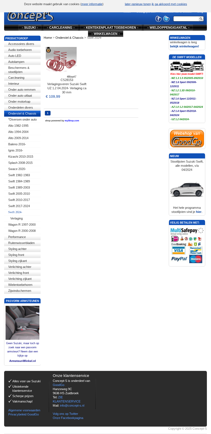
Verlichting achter (19, 267)
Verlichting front (18, 272)
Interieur (13, 83)
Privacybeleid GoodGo (23, 414)
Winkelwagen (105, 33)
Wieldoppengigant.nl (168, 27)
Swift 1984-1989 (19, 181)
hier (199, 211)
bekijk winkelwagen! (184, 46)
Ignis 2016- (15, 150)
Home (48, 37)
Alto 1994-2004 (18, 132)
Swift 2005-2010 (19, 193)
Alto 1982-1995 (18, 125)
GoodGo (58, 385)
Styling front (16, 255)
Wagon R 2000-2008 (22, 230)
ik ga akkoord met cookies (169, 4)
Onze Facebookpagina (68, 418)
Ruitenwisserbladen (21, 243)
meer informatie (91, 4)
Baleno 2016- (17, 144)
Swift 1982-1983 (19, 175)
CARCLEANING (61, 27)
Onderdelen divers (20, 107)
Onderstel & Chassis (22, 113)
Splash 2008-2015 (20, 162)
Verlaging (16, 218)
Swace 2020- (17, 169)
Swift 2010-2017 (19, 200)
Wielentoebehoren (20, 284)
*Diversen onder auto (22, 119)
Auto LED (14, 55)
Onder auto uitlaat (20, 95)
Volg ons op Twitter (65, 413)
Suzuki (30, 27)
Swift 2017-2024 (19, 206)
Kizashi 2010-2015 (20, 156)
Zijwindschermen (19, 290)
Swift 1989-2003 (19, 187)
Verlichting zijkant (20, 278)
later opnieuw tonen (138, 4)
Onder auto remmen (21, 89)
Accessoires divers (21, 44)
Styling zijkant (17, 261)
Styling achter (17, 249)
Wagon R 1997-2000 (22, 224)
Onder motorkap (19, 101)
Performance (17, 237)
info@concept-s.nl (72, 405)
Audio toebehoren (20, 50)
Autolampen (16, 61)
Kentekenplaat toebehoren (110, 27)
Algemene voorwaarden (24, 410)
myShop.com (72, 120)
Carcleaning (16, 77)
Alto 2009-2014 (18, 138)
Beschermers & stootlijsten (18, 70)
